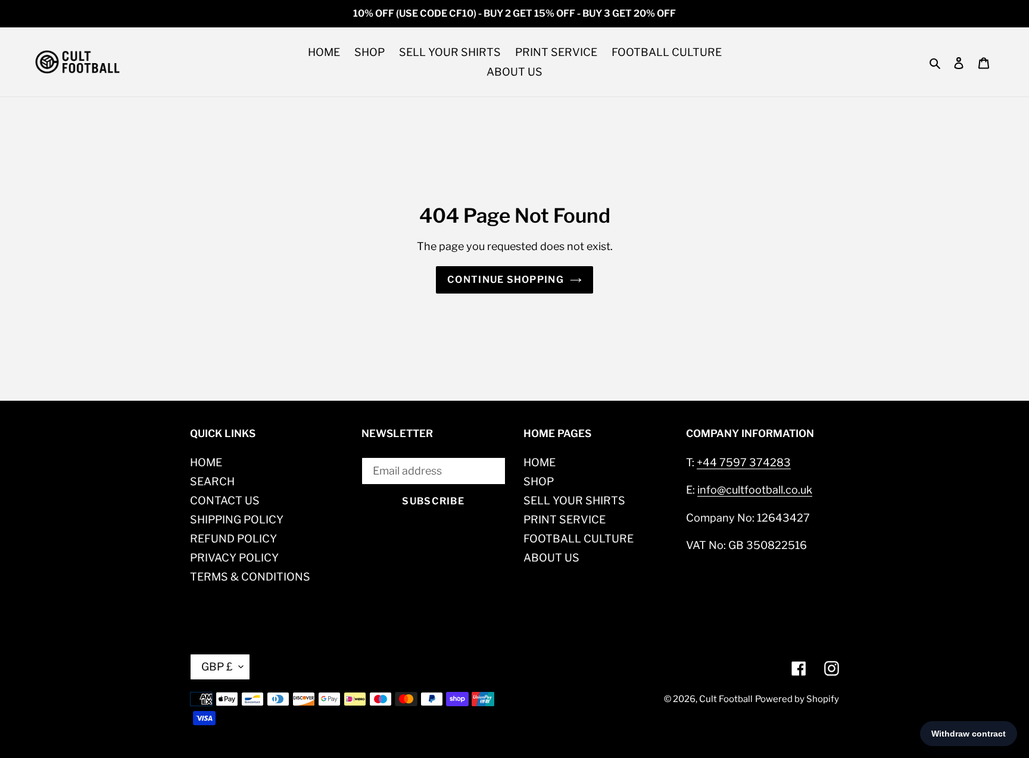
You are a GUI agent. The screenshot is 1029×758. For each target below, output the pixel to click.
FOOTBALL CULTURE (578, 538)
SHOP (538, 481)
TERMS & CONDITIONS (250, 576)
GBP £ (217, 666)
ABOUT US (551, 557)
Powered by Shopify (797, 699)
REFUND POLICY (233, 538)
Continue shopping (505, 279)
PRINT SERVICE (564, 519)
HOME (206, 462)
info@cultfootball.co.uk (754, 490)
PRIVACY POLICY (234, 557)
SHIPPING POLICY (236, 519)
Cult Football (726, 699)
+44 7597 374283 (744, 462)
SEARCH (212, 481)
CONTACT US (225, 500)
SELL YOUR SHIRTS (574, 500)
